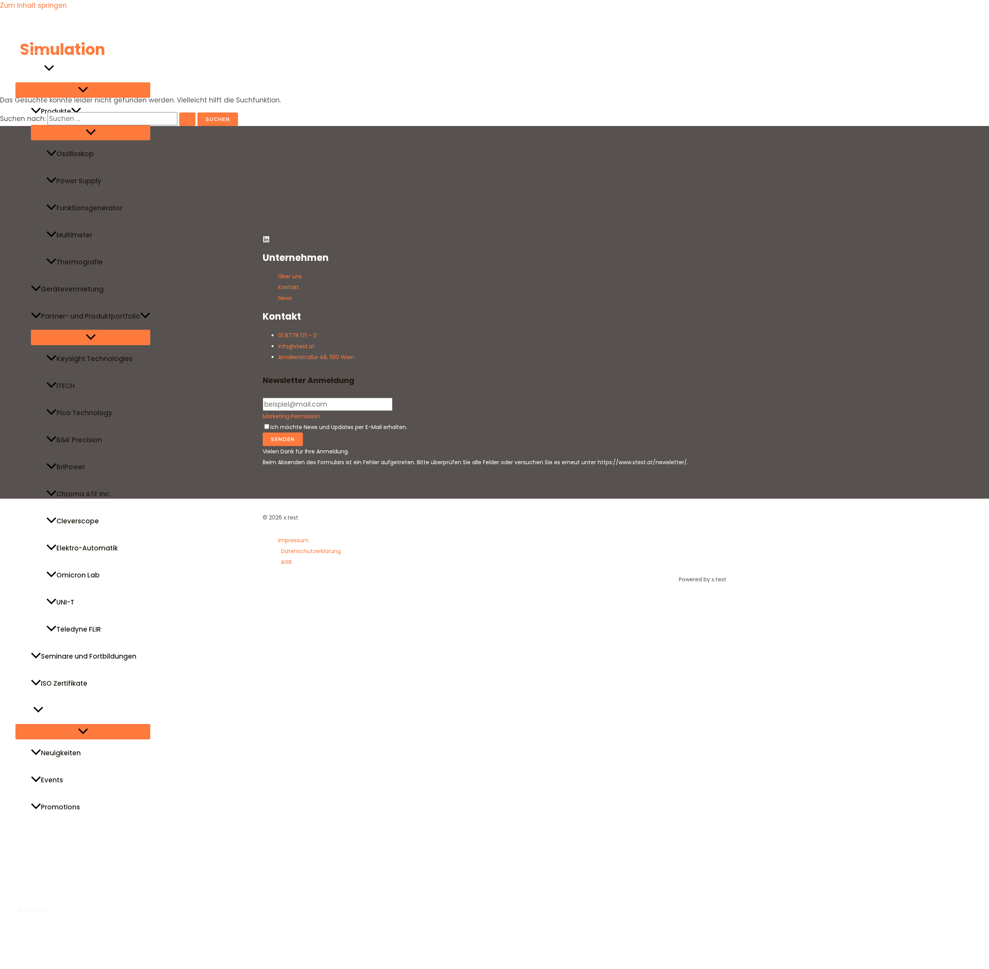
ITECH (65, 385)
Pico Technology (84, 412)
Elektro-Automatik (87, 548)
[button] (49, 68)
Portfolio (29, 68)
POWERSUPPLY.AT (43, 927)
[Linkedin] (3, 958)
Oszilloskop (75, 153)
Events (52, 780)
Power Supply (78, 181)
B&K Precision (79, 439)
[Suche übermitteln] (187, 119)
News (24, 710)
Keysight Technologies (94, 358)
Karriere (28, 861)
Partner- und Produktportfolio (90, 316)
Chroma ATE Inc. (83, 494)
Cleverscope (77, 521)
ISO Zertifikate (64, 683)
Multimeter (74, 235)
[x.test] (23, 49)
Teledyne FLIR (78, 629)
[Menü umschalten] (82, 90)
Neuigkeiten (61, 753)
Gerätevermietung (72, 289)
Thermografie (79, 262)
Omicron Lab (78, 575)
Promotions (60, 807)
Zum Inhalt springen (33, 5)
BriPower (70, 467)
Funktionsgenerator (89, 208)
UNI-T (65, 602)
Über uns (29, 834)
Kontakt (28, 888)
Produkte (56, 111)
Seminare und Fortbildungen (88, 656)
